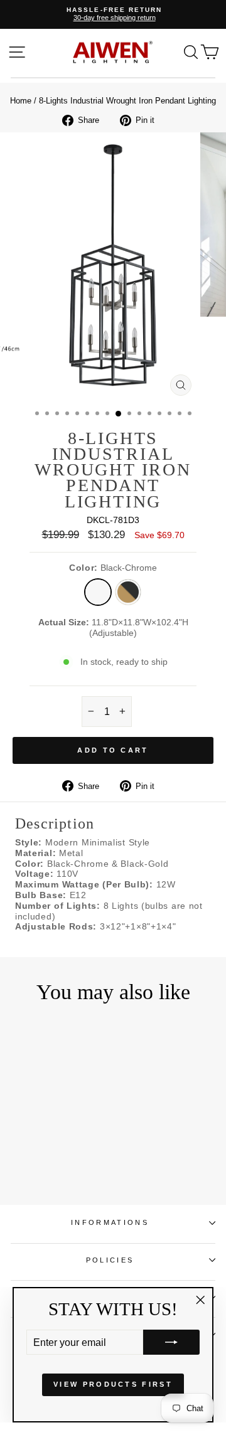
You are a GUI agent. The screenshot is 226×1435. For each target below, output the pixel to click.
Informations (110, 1222)
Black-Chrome (97, 592)
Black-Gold (128, 592)
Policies (110, 1260)
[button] (171, 1342)
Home (20, 100)
